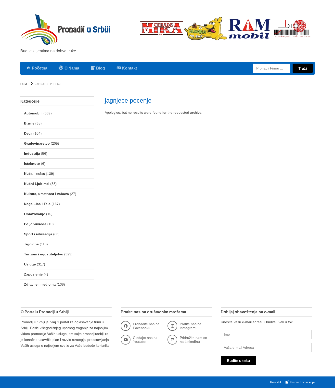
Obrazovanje (34, 214)
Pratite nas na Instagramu (190, 326)
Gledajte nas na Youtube (145, 340)
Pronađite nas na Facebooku (146, 326)
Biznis (29, 123)
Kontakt (275, 382)
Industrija (32, 153)
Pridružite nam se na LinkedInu (193, 340)
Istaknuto (32, 164)
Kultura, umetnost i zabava (46, 194)
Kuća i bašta (34, 174)
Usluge (30, 264)
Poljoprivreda (35, 224)
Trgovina (31, 244)
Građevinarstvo (37, 143)
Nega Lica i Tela (37, 204)
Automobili (33, 113)
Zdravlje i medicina (40, 284)
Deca (28, 133)
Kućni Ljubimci (36, 184)
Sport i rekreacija (38, 234)
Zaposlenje (33, 274)
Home (24, 84)
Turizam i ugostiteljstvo (43, 254)
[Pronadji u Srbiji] (67, 29)
